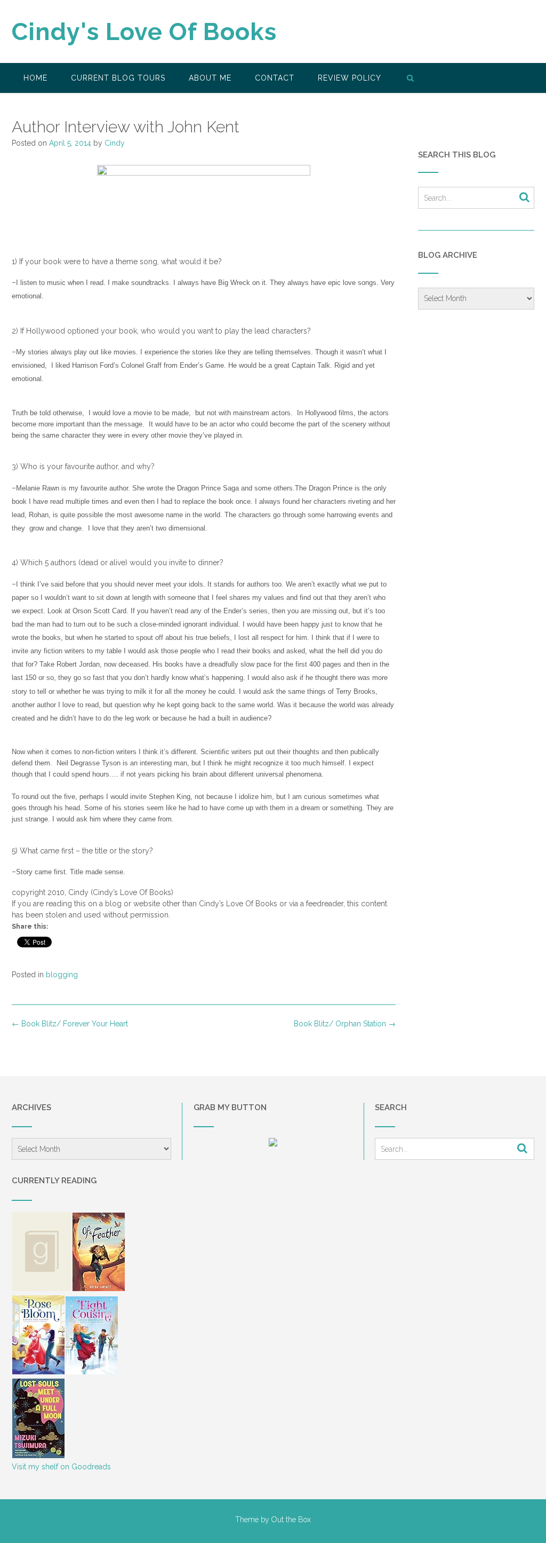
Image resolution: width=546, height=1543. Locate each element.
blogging (62, 974)
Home (35, 78)
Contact (274, 78)
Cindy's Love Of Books (144, 32)
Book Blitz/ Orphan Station (345, 1023)
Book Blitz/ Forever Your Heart (70, 1023)
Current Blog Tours (118, 78)
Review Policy (349, 78)
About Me (210, 78)
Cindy (115, 143)
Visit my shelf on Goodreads (61, 1466)
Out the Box (291, 1519)
